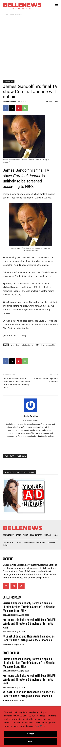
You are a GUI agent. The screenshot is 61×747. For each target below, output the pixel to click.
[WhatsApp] (25, 108)
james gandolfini (49, 345)
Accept (30, 733)
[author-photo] (30, 412)
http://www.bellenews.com (30, 420)
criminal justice (27, 345)
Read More (40, 726)
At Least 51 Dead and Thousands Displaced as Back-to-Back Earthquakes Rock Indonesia (29, 638)
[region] (30, 726)
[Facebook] (6, 108)
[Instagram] (13, 586)
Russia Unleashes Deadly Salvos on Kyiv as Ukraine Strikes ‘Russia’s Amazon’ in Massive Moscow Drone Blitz (29, 607)
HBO (38, 345)
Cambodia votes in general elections (45, 380)
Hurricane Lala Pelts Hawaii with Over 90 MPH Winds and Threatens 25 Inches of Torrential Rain (29, 623)
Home (5, 14)
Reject (30, 741)
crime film (15, 345)
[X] (12, 108)
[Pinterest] (19, 108)
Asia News (8, 644)
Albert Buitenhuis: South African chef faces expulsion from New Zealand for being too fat (16, 383)
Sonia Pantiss (10, 102)
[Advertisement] (30, 48)
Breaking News (10, 615)
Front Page (8, 631)
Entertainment (16, 14)
